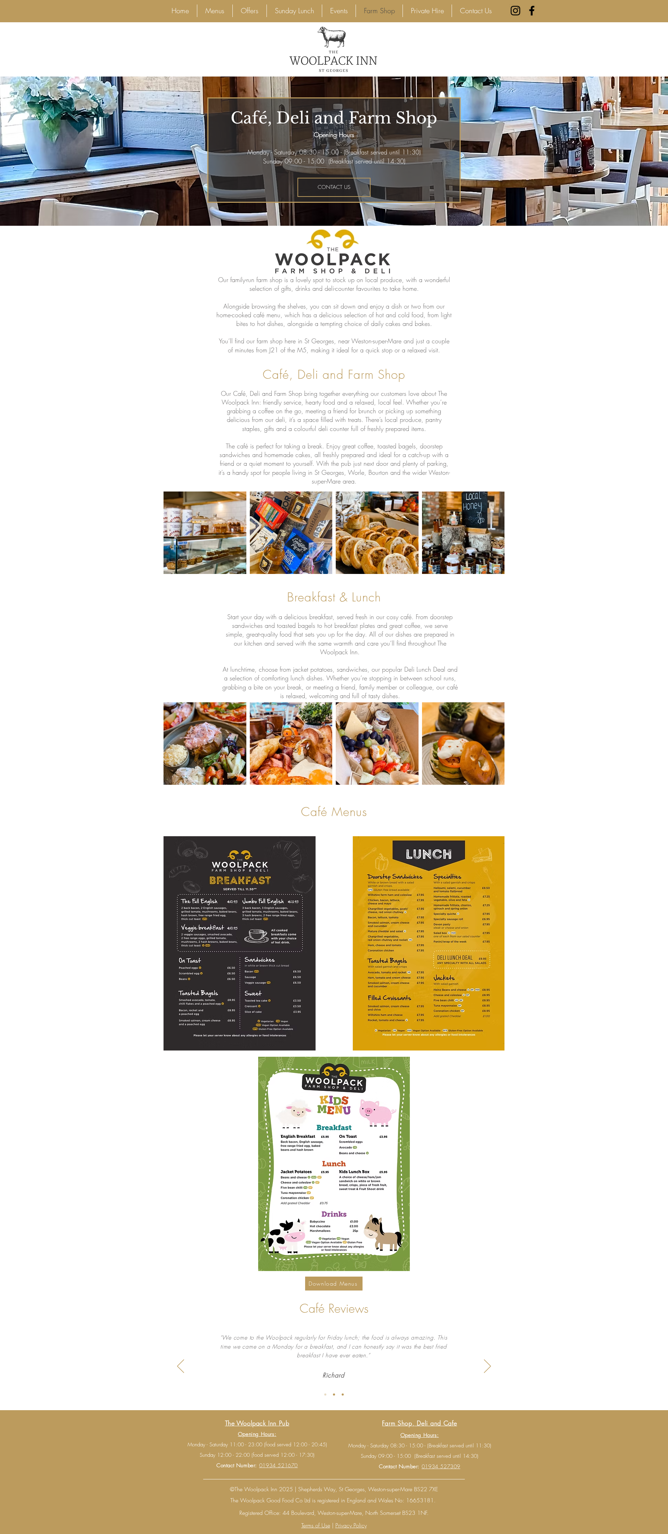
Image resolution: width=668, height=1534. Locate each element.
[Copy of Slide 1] (334, 1394)
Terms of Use (315, 1525)
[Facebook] (531, 10)
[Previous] (180, 1366)
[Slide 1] (325, 1394)
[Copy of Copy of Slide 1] (343, 1394)
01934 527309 (441, 1466)
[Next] (487, 1366)
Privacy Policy (351, 1525)
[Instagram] (515, 10)
